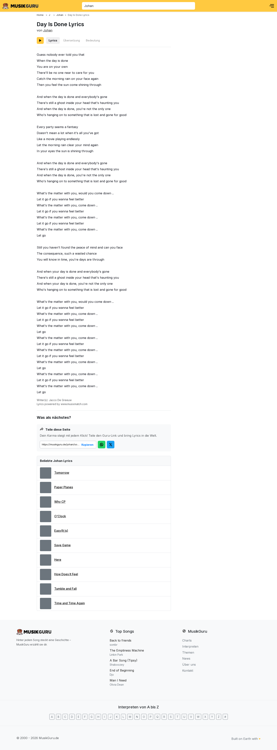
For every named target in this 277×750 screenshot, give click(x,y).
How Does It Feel (66, 574)
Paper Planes (63, 487)
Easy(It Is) (61, 531)
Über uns (189, 664)
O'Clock (60, 516)
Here (57, 560)
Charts (187, 640)
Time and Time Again (69, 603)
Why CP (60, 502)
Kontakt (187, 670)
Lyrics (53, 40)
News (186, 658)
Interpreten (190, 646)
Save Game (62, 545)
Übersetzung (71, 40)
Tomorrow (61, 473)
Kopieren (87, 444)
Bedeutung (93, 40)
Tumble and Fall (65, 589)
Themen (188, 652)
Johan (47, 30)
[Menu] (271, 6)
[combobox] (138, 6)
